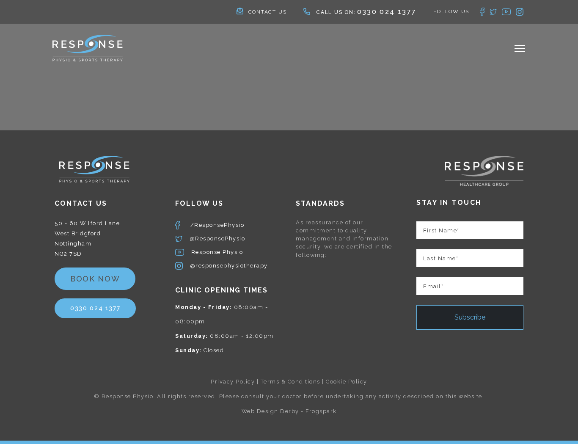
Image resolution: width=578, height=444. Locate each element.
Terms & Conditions (290, 381)
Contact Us (267, 12)
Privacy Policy (233, 381)
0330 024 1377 (387, 12)
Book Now (95, 278)
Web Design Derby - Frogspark (289, 411)
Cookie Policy (346, 381)
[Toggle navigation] (519, 49)
